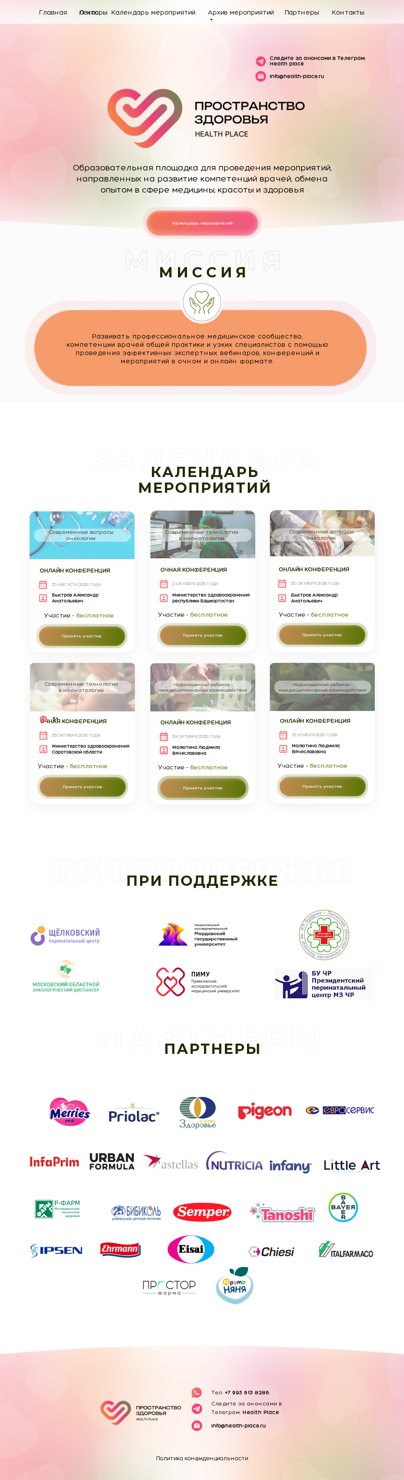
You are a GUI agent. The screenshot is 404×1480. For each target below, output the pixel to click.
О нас (89, 12)
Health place (317, 61)
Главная (53, 12)
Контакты (348, 12)
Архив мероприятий (241, 12)
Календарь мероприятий (153, 12)
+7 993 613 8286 (240, 1392)
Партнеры (302, 12)
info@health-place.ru (297, 76)
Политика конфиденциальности (202, 1458)
